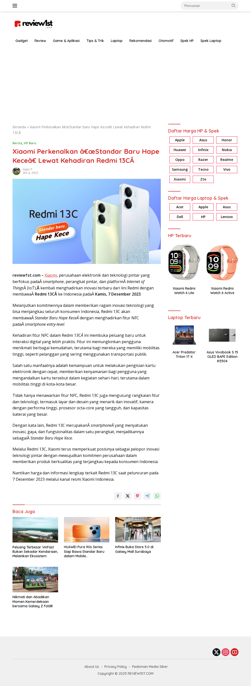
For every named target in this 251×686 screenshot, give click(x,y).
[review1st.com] (33, 23)
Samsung (180, 169)
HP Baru (30, 143)
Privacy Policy (115, 666)
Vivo (226, 169)
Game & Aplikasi (66, 41)
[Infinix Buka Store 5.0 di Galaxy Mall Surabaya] (138, 530)
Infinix (203, 149)
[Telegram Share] (147, 496)
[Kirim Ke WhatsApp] (157, 496)
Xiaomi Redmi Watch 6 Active (222, 290)
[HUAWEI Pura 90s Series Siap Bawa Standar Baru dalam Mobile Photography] (87, 530)
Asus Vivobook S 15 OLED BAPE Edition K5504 (222, 356)
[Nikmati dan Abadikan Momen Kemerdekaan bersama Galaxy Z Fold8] (35, 579)
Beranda (19, 127)
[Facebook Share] (118, 496)
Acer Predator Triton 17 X (184, 354)
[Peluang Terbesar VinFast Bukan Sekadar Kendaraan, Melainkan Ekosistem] (35, 530)
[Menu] (16, 5)
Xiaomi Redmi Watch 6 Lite (184, 290)
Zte (203, 179)
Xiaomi (51, 275)
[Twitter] (216, 652)
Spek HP (187, 41)
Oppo (180, 159)
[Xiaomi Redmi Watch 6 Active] (222, 262)
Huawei (180, 149)
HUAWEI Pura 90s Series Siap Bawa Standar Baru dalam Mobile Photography (84, 551)
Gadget (21, 41)
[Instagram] (225, 652)
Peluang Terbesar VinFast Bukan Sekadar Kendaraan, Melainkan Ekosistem (35, 551)
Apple (180, 140)
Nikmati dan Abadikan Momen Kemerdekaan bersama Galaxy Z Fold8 (33, 601)
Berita (17, 143)
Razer (203, 159)
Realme (226, 159)
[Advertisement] (125, 82)
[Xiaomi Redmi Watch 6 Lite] (184, 262)
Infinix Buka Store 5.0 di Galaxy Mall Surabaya (134, 549)
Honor (227, 140)
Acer (180, 207)
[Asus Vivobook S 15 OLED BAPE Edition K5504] (222, 335)
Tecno (203, 169)
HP (203, 216)
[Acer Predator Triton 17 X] (184, 335)
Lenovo (227, 216)
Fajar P (27, 169)
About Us (91, 666)
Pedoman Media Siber (150, 666)
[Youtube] (234, 652)
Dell (180, 216)
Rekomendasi (140, 41)
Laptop (117, 41)
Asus (203, 140)
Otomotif (166, 41)
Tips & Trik (95, 41)
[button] (233, 5)
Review (40, 41)
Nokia (227, 149)
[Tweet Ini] (127, 496)
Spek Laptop (211, 41)
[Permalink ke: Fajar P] (16, 170)
